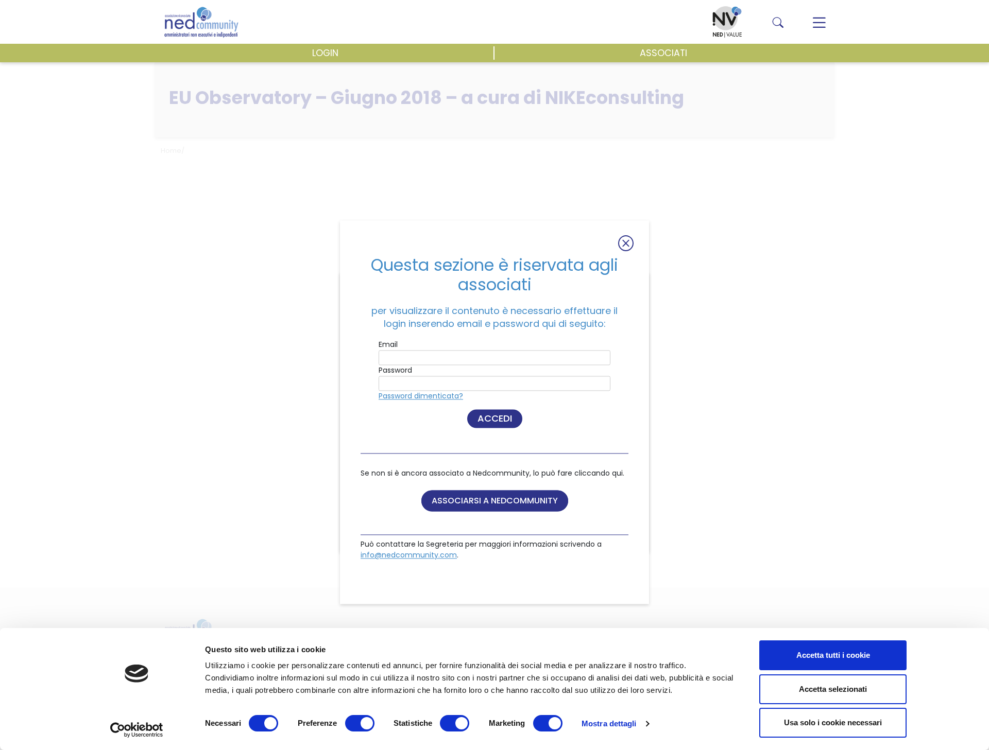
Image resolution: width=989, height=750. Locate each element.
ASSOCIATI (663, 53)
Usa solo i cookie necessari (833, 722)
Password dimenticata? (421, 396)
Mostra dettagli (609, 723)
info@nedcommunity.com (409, 555)
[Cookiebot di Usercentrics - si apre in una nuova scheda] (137, 730)
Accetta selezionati (833, 689)
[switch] (359, 723)
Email (388, 345)
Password (395, 370)
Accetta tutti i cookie (833, 655)
